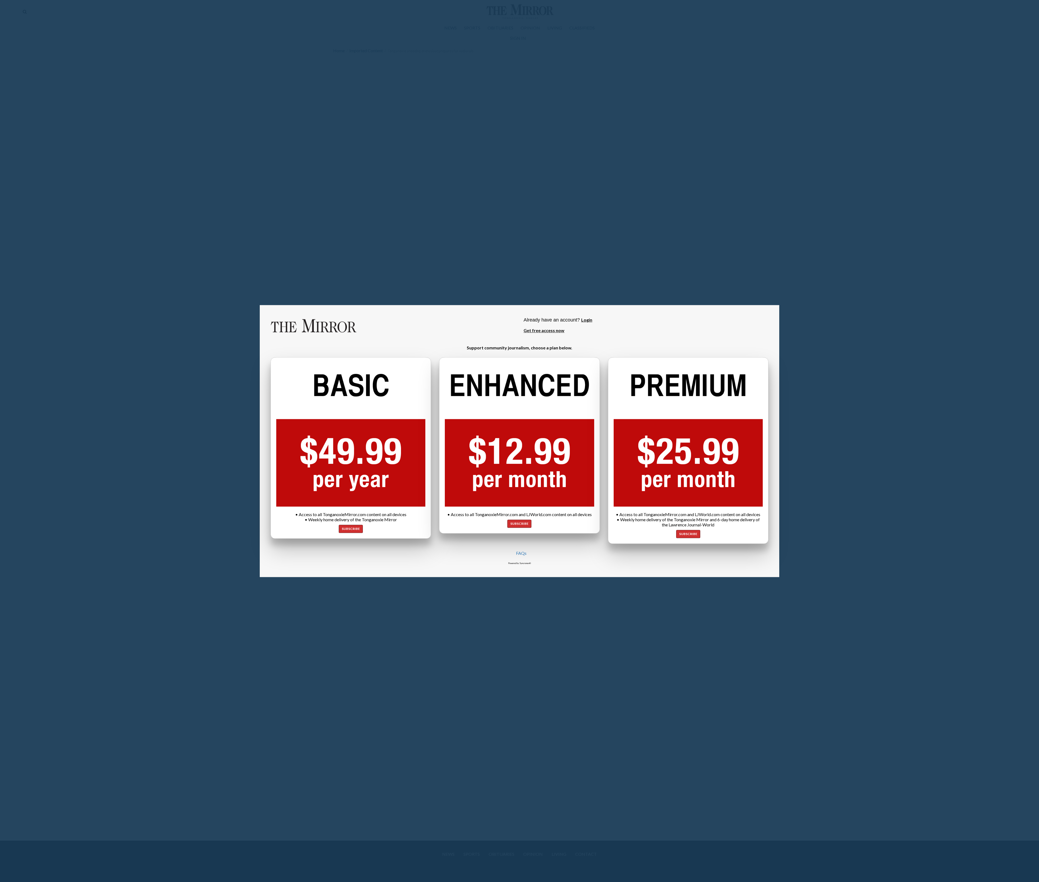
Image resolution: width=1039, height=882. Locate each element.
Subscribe (351, 529)
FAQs (521, 553)
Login (586, 319)
